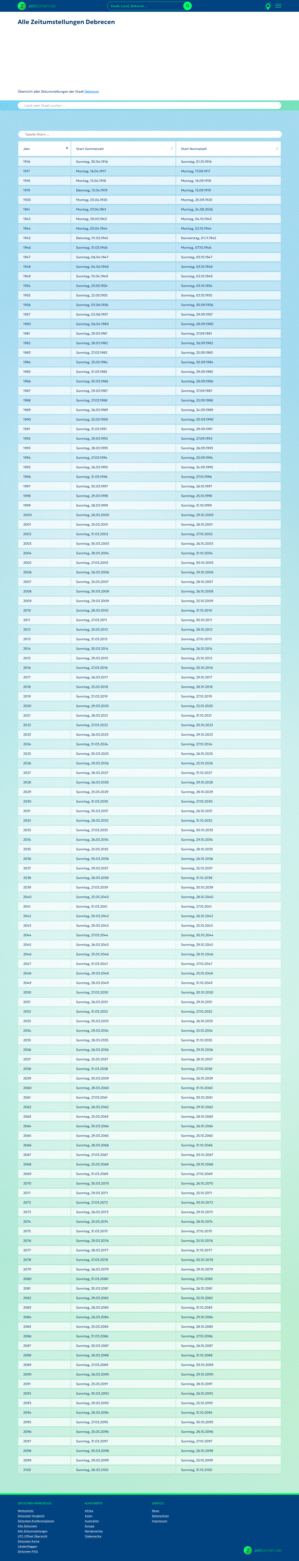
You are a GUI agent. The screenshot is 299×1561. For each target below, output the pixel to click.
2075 (27, 1231)
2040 (27, 897)
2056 (27, 1050)
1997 (27, 486)
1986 (27, 381)
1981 (26, 333)
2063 (27, 1116)
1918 (26, 181)
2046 (27, 954)
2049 (27, 983)
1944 (27, 228)
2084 (27, 1317)
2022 (27, 725)
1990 (27, 419)
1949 (27, 276)
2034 (27, 839)
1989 (27, 410)
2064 (27, 1126)
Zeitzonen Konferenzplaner (36, 1521)
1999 (27, 505)
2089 (27, 1365)
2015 (27, 658)
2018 (27, 687)
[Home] (262, 1550)
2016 (27, 668)
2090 (27, 1374)
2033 (27, 830)
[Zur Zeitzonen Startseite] (36, 5)
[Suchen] (187, 6)
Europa (89, 1526)
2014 (27, 649)
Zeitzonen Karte (28, 1541)
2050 (27, 992)
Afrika (89, 1511)
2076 (27, 1241)
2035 (27, 849)
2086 (27, 1336)
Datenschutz (160, 1516)
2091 (27, 1384)
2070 (27, 1183)
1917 (26, 171)
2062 (27, 1107)
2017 (27, 677)
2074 (27, 1221)
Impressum (159, 1521)
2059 (27, 1078)
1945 (27, 238)
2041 (27, 906)
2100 (27, 1470)
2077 (27, 1250)
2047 (27, 964)
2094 (27, 1412)
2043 (27, 925)
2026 (27, 763)
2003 (27, 543)
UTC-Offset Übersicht (32, 1536)
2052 (27, 1011)
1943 (27, 219)
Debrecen (92, 91)
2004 (27, 553)
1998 (27, 496)
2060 (27, 1088)
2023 (27, 734)
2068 (27, 1164)
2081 (27, 1288)
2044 (27, 935)
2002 (27, 534)
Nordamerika (94, 1531)
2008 (27, 591)
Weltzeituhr (26, 1511)
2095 (27, 1422)
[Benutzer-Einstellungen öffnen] (268, 6)
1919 (26, 190)
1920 (27, 200)
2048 (27, 973)
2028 (27, 782)
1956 (27, 305)
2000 (27, 515)
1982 (27, 343)
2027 (27, 773)
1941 (26, 209)
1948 (27, 267)
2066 (27, 1145)
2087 (27, 1346)
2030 (27, 801)
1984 (27, 362)
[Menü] (278, 6)
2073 (27, 1212)
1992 (27, 438)
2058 (27, 1069)
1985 (27, 372)
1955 (26, 295)
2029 (27, 792)
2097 (27, 1441)
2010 (27, 610)
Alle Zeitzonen (27, 1526)
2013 (27, 639)
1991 (26, 429)
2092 (27, 1393)
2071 (27, 1193)
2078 (27, 1260)
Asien (88, 1516)
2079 (27, 1269)
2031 (27, 811)
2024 (27, 744)
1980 (27, 324)
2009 (27, 601)
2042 (27, 916)
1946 (27, 247)
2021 (27, 715)
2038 (27, 878)
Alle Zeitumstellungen (32, 1531)
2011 (26, 620)
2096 (27, 1432)
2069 (27, 1174)
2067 (27, 1155)
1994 (27, 458)
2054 (27, 1030)
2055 (27, 1040)
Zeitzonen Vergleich (31, 1516)
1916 (26, 161)
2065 (27, 1136)
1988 (27, 400)
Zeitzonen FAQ (28, 1551)
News (155, 1511)
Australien (92, 1521)
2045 (27, 945)
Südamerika (93, 1536)
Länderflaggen (27, 1546)
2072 (27, 1202)
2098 (27, 1451)
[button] (67, 148)
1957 (26, 314)
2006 (27, 572)
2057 (27, 1059)
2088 (27, 1355)
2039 (27, 887)
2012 (27, 629)
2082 (27, 1298)
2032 (27, 820)
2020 (27, 706)
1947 (27, 257)
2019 (27, 696)
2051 (27, 1002)
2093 (27, 1403)
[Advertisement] (67, 57)
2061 (27, 1097)
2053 (27, 1021)
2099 (27, 1460)
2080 (27, 1279)
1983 (27, 352)
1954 (27, 286)
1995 (27, 467)
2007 (27, 582)
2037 (27, 868)
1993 (27, 448)
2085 (27, 1327)
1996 (27, 477)
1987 (27, 391)
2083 (27, 1307)
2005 (27, 563)
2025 (27, 754)
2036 (27, 859)
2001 (27, 524)
